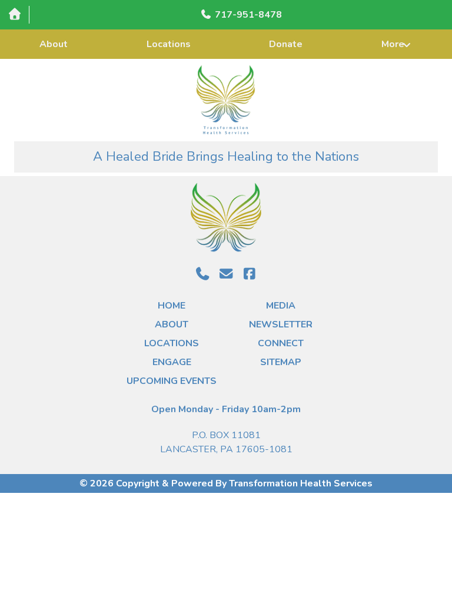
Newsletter (281, 324)
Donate (286, 44)
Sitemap (280, 362)
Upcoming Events (172, 381)
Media (280, 305)
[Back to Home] (226, 100)
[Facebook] (249, 274)
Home (171, 305)
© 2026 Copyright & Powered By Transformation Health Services (226, 483)
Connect (281, 343)
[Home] (14, 14)
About (53, 44)
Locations (169, 44)
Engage (171, 362)
